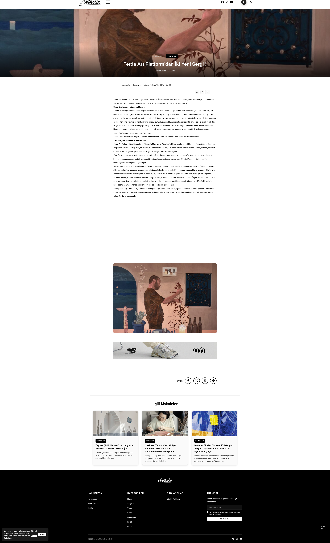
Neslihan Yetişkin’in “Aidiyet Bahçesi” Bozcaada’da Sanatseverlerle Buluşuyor (160, 448)
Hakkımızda (92, 499)
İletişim (90, 508)
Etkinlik (130, 521)
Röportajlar (131, 517)
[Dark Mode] (243, 6)
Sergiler (136, 85)
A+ (208, 92)
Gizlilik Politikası (173, 499)
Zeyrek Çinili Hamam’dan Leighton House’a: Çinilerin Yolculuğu (115, 447)
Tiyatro (130, 508)
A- (197, 92)
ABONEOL (322, 527)
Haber (129, 499)
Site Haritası (92, 503)
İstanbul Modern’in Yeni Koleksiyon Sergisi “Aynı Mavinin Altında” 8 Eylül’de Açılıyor (213, 448)
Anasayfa (126, 85)
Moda (129, 526)
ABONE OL (224, 519)
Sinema (130, 512)
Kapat (42, 534)
